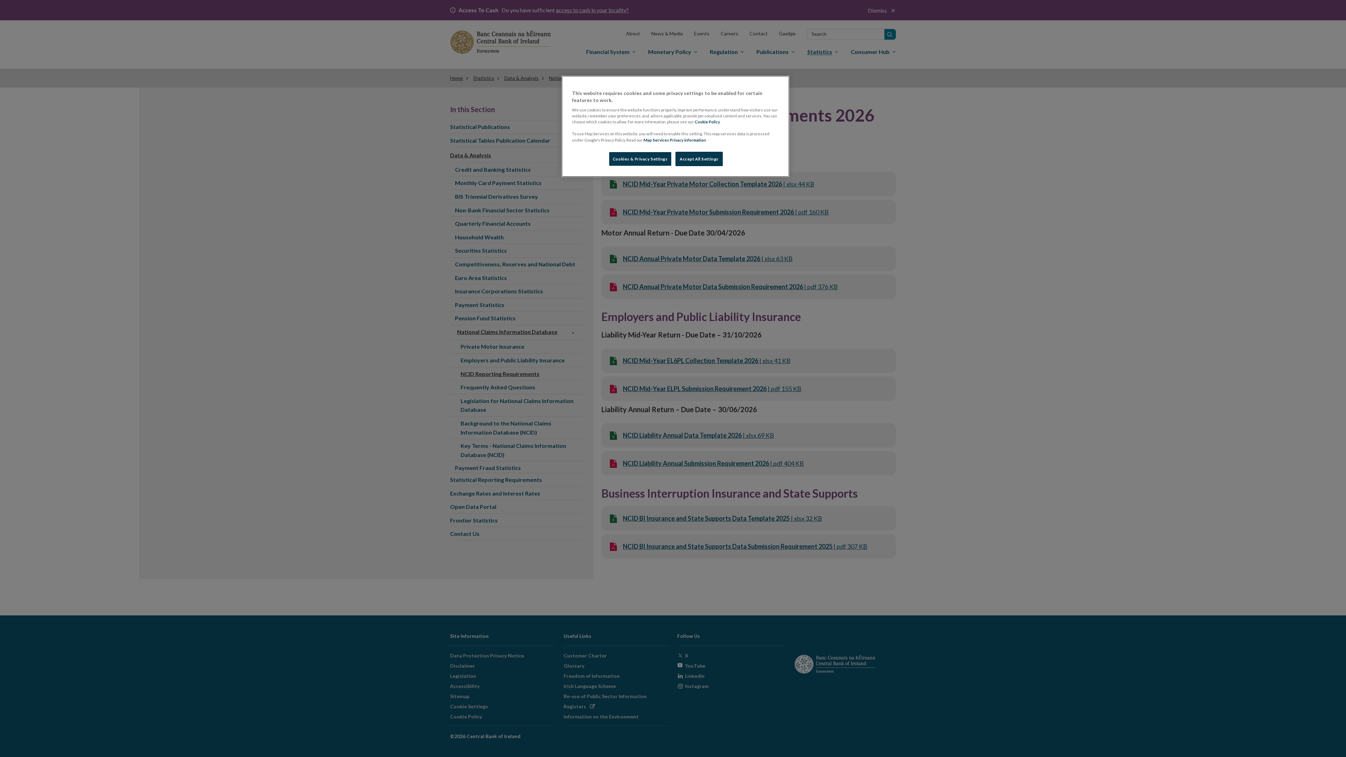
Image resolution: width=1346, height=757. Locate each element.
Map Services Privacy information (675, 140)
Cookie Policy (707, 122)
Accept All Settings (699, 159)
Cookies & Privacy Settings (640, 159)
